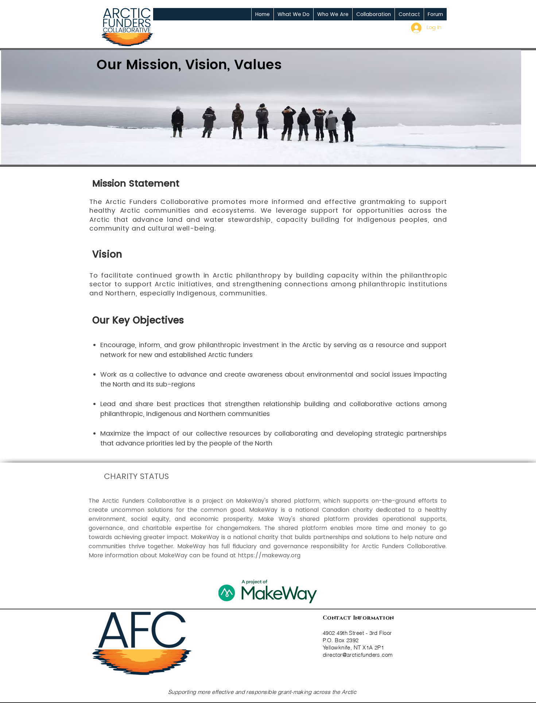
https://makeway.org (269, 555)
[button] (293, 14)
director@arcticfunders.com (358, 654)
